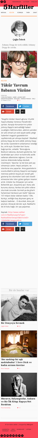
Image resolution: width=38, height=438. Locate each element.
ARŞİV (13, 429)
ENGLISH (34, 2)
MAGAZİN (17, 99)
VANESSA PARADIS (26, 99)
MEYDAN (3, 12)
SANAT (35, 12)
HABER (15, 97)
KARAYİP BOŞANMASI (7, 99)
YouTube (10, 435)
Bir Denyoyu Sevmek (12, 323)
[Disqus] (19, 260)
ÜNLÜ (33, 99)
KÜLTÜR (11, 12)
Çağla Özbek (19, 39)
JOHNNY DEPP (22, 97)
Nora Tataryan (5, 368)
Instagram (7, 435)
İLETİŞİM (26, 2)
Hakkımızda (16, 2)
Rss (22, 435)
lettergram (30, 424)
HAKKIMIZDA (5, 429)
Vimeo (13, 435)
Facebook (2, 2)
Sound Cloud (19, 435)
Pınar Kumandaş (5, 408)
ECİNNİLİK (20, 12)
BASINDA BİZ (20, 429)
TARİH (28, 12)
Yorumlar (5, 431)
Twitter (4, 2)
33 (19, 326)
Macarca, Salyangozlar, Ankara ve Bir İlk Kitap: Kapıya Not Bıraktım (18, 401)
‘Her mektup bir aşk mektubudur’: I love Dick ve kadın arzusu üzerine (16, 362)
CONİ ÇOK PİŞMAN (6, 97)
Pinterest (16, 435)
